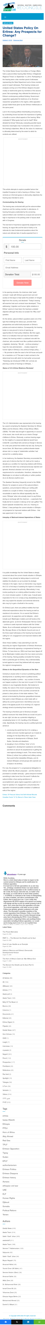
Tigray (5, 1152)
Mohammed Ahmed (9, 1300)
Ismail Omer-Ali (8, 1288)
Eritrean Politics (9, 1169)
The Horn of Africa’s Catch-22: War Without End (19, 959)
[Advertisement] (22, 162)
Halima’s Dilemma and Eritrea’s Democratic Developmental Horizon (18, 951)
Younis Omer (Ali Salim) (11, 1268)
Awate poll (6, 994)
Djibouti (6, 1202)
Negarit (5, 1054)
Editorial (5, 1018)
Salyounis (6, 1252)
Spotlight (6, 1078)
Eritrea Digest (7, 1022)
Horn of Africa (9, 1132)
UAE (5, 1189)
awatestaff (6, 1240)
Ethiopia (6, 1124)
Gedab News (7, 1030)
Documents (6, 1014)
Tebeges (6, 1082)
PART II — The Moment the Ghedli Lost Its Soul (19, 938)
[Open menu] (5, 17)
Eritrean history (9, 1177)
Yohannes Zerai (18, 40)
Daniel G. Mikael (8, 1304)
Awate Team (7, 998)
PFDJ (5, 1128)
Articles (5, 990)
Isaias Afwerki (9, 1119)
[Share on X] (16, 1322)
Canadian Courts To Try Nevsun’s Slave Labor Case (19, 797)
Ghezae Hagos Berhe (10, 1296)
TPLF (5, 1144)
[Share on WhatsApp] (39, 1322)
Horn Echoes (7, 1034)
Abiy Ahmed (8, 1136)
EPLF (5, 1161)
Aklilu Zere (6, 1280)
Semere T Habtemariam (11, 1248)
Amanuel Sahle (8, 1276)
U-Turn (5, 1086)
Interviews (6, 1046)
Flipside (5, 1026)
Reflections (8, 23)
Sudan (5, 1156)
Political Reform (9, 1210)
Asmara (6, 1181)
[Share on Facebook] (5, 1322)
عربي (8, 1098)
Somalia (6, 1206)
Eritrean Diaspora (10, 1173)
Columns (6, 1010)
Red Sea (6, 1140)
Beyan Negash (8, 1260)
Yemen (6, 1214)
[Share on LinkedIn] (28, 1322)
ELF (4, 1194)
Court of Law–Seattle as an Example (15, 944)
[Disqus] (22, 839)
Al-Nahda (6, 978)
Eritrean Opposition (11, 1148)
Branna (5, 1006)
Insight (5, 1042)
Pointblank (6, 1066)
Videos (5, 1094)
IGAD (4, 1038)
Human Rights (9, 1198)
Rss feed (6, 1074)
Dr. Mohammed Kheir (10, 1284)
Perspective (7, 1062)
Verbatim (6, 1090)
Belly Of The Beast (9, 1002)
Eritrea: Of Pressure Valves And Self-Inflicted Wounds (20, 794)
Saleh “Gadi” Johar (9, 1236)
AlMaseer (6, 986)
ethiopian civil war (10, 1185)
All (3, 982)
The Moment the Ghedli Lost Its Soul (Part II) (18, 965)
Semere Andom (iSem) (10, 1272)
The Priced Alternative (10, 932)
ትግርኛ (4, 1102)
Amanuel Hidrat (8, 1264)
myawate (6, 1050)
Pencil (5, 1058)
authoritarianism (9, 1165)
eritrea (5, 1115)
